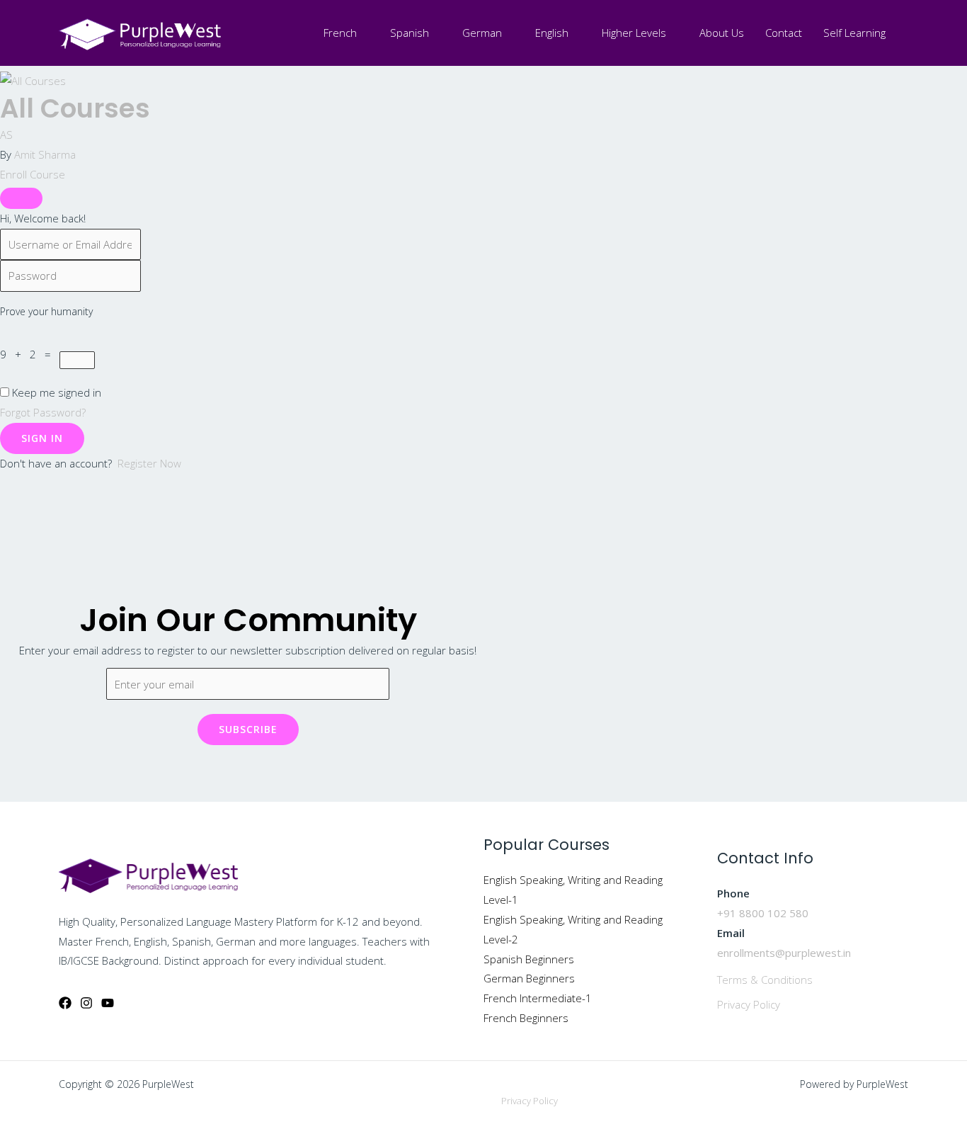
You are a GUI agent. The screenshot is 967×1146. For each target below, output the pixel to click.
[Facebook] (65, 1003)
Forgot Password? (43, 412)
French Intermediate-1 (537, 998)
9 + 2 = (29, 354)
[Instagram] (86, 1003)
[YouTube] (107, 1003)
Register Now (149, 463)
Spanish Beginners (528, 959)
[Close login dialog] (21, 198)
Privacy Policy (748, 1004)
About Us (721, 32)
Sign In (42, 438)
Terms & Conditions (765, 979)
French (340, 32)
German (482, 32)
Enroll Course (32, 174)
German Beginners (529, 978)
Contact (783, 32)
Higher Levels (634, 32)
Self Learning (854, 32)
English (551, 32)
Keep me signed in (56, 392)
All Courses (75, 108)
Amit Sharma (45, 154)
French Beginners (525, 1018)
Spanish (409, 32)
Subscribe (248, 729)
